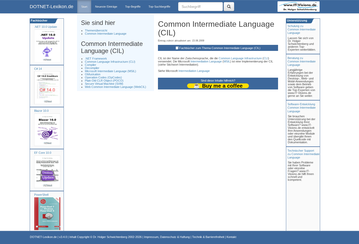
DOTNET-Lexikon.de (51, 6)
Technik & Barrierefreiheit (208, 236)
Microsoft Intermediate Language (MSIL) (110, 71)
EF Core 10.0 (42, 152)
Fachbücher (38, 20)
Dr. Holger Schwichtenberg (110, 236)
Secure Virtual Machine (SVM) (104, 83)
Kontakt (231, 236)
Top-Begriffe (133, 6)
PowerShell (41, 194)
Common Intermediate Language (105, 33)
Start (84, 6)
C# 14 (38, 68)
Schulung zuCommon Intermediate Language (302, 29)
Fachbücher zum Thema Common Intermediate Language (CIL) (219, 48)
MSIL (227, 61)
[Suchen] (229, 6)
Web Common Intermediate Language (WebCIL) (115, 86)
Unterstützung (296, 20)
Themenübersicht (96, 30)
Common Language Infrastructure (240, 58)
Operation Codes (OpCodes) (103, 77)
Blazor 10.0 (41, 110)
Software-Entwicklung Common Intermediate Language (302, 108)
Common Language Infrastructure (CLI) (110, 61)
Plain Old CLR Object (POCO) (104, 80)
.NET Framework (96, 58)
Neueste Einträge (106, 6)
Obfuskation (92, 74)
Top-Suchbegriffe (159, 6)
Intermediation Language (206, 61)
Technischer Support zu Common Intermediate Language (304, 154)
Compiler (90, 64)
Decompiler (92, 68)
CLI (266, 58)
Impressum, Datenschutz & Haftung (167, 236)
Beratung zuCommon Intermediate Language (302, 61)
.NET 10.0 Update (45, 26)
